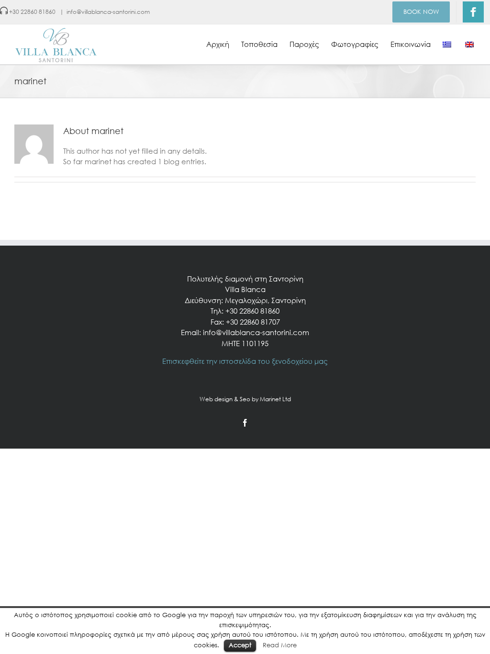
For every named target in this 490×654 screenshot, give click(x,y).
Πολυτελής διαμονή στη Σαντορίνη (245, 278)
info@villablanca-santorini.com (108, 12)
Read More (280, 645)
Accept (240, 645)
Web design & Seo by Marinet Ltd (245, 399)
